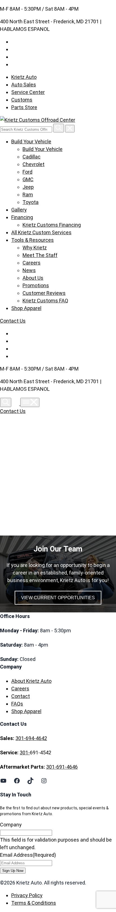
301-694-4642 (31, 738)
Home (23, 476)
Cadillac (32, 157)
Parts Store (24, 107)
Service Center (28, 92)
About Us (33, 278)
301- (25, 752)
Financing (22, 217)
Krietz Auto (24, 77)
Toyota (31, 202)
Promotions (36, 285)
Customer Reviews (44, 293)
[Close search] (70, 128)
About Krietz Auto (31, 681)
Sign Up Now (12, 871)
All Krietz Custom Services (41, 232)
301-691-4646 (62, 767)
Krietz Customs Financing (52, 225)
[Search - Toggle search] (5, 402)
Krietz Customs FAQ (45, 301)
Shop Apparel (26, 308)
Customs (21, 100)
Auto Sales (23, 85)
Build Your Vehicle (31, 141)
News (29, 270)
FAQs (17, 704)
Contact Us (13, 321)
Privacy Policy (27, 895)
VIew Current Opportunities (58, 597)
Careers (32, 263)
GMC (28, 179)
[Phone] (16, 403)
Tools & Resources (32, 240)
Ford (27, 172)
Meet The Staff (40, 255)
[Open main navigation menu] (29, 402)
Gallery (19, 210)
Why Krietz (35, 248)
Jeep (28, 187)
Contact (20, 696)
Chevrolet (33, 164)
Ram (28, 194)
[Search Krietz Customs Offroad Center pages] (58, 128)
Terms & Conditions (33, 903)
